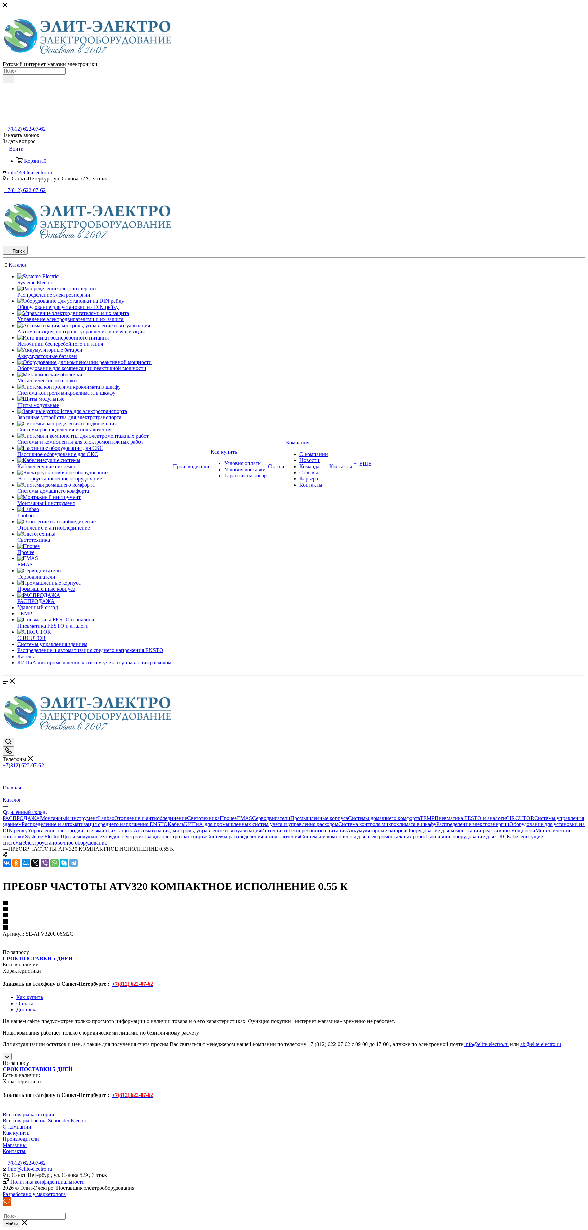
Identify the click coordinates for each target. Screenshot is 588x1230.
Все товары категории (28, 1114)
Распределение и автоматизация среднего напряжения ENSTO (95, 824)
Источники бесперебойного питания (304, 830)
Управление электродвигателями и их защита (81, 830)
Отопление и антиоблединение (150, 818)
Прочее (228, 818)
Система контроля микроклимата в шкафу (387, 824)
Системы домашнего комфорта (384, 818)
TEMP (427, 818)
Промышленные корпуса (319, 818)
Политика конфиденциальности (47, 1182)
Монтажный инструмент (69, 818)
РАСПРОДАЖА (21, 818)
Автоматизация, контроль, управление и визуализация (197, 830)
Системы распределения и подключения (253, 836)
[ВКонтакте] (7, 863)
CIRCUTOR (520, 818)
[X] (35, 863)
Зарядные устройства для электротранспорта (154, 836)
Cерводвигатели (271, 818)
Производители (21, 1139)
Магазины (15, 1145)
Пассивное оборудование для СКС (466, 836)
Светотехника (203, 818)
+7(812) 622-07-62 (25, 129)
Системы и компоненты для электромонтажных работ (363, 836)
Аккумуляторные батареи (376, 830)
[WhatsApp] (54, 863)
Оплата (24, 1003)
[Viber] (45, 863)
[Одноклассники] (16, 863)
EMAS (244, 818)
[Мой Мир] (26, 863)
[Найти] (8, 79)
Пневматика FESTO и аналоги (470, 818)
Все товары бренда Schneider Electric (45, 1120)
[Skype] (64, 863)
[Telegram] (73, 863)
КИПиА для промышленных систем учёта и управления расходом (261, 824)
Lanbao (106, 818)
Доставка (27, 1009)
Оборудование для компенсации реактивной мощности (470, 830)
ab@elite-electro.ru (540, 1044)
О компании (17, 1127)
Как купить (29, 997)
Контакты (14, 1151)
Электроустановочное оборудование (64, 843)
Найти (11, 1223)
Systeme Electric (43, 836)
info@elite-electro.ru (30, 172)
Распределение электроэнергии (472, 824)
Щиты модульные (81, 836)
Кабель (176, 824)
